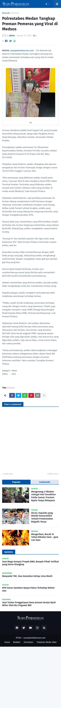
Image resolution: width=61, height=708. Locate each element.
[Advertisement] (30, 677)
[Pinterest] (31, 395)
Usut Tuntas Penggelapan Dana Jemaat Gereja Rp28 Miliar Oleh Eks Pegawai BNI (29, 604)
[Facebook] (6, 41)
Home (7, 642)
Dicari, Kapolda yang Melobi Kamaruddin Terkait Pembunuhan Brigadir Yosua (42, 517)
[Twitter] (10, 41)
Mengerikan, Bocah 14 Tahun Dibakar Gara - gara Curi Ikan (44, 537)
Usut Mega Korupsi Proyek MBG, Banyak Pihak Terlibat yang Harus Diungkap (30, 563)
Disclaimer (28, 642)
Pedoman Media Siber (47, 642)
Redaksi (16, 642)
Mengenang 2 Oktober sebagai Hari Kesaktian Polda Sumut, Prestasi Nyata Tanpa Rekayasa (43, 496)
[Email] (37, 395)
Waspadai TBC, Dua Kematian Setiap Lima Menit (27, 576)
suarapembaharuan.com (22, 50)
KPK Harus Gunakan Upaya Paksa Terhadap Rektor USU (28, 589)
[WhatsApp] (14, 41)
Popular (16, 482)
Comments (44, 482)
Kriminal (15, 13)
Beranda (6, 13)
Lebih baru (8, 474)
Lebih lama (52, 474)
